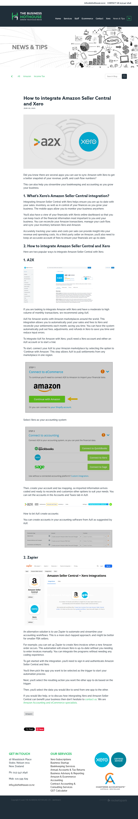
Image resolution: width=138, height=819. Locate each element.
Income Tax (39, 76)
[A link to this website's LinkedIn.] (129, 18)
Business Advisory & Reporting (67, 773)
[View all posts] (11, 76)
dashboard (56, 800)
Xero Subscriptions (60, 759)
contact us (91, 699)
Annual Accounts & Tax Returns (67, 769)
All (19, 76)
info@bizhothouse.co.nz (94, 3)
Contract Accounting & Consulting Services (63, 785)
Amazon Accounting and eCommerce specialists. (50, 702)
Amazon (27, 76)
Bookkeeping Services (62, 766)
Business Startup (59, 762)
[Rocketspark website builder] (113, 800)
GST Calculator (58, 790)
